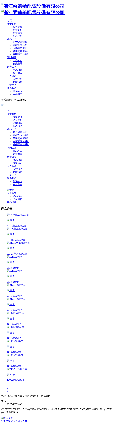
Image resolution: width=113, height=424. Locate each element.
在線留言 (17, 94)
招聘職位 (17, 82)
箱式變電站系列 (21, 42)
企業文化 (17, 30)
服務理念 (17, 36)
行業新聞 (17, 63)
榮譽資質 (11, 193)
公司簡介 (17, 26)
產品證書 (17, 69)
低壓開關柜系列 (21, 51)
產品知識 (17, 60)
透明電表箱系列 (21, 54)
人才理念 (17, 79)
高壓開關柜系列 (21, 48)
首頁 (11, 190)
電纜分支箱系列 (21, 45)
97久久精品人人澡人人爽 (14, 421)
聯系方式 (17, 91)
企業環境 (17, 33)
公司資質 (17, 73)
